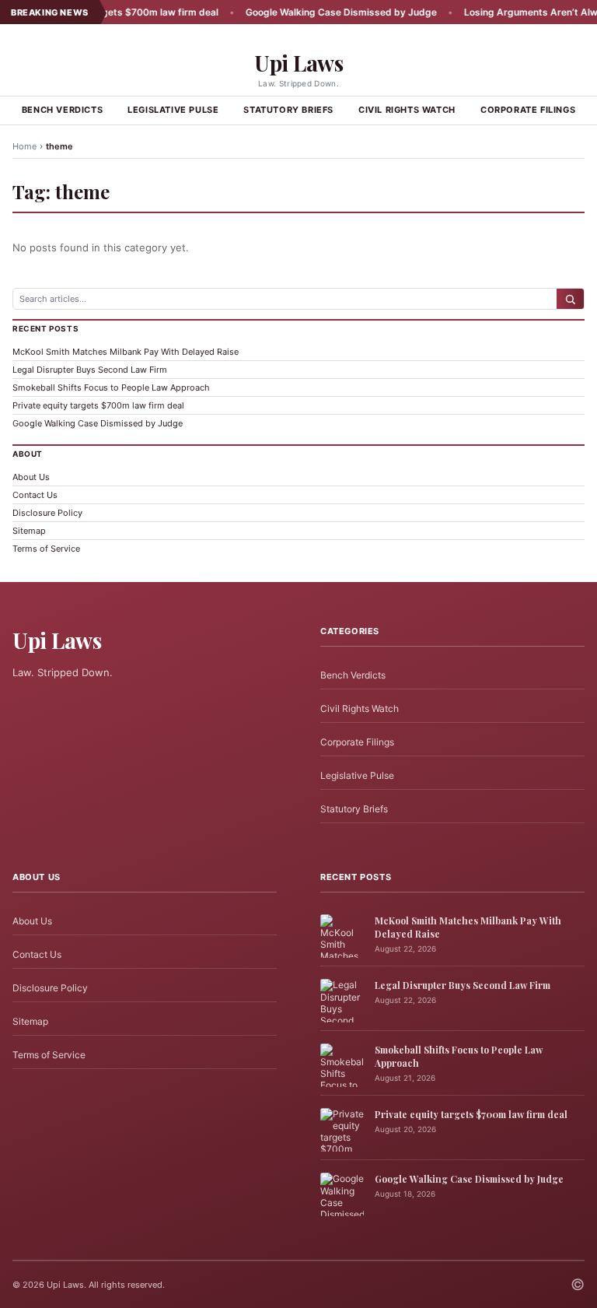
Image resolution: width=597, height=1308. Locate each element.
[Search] (570, 299)
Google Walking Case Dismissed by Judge (320, 12)
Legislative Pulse (172, 109)
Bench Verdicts (62, 109)
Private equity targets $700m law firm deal (98, 405)
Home (24, 146)
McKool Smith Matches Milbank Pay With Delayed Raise (125, 351)
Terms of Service (46, 548)
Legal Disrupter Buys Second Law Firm (89, 369)
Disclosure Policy (47, 512)
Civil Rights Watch (407, 109)
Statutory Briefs (288, 109)
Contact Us (35, 494)
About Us (31, 477)
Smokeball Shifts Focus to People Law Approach (111, 387)
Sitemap (29, 530)
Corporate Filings (527, 109)
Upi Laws (298, 62)
